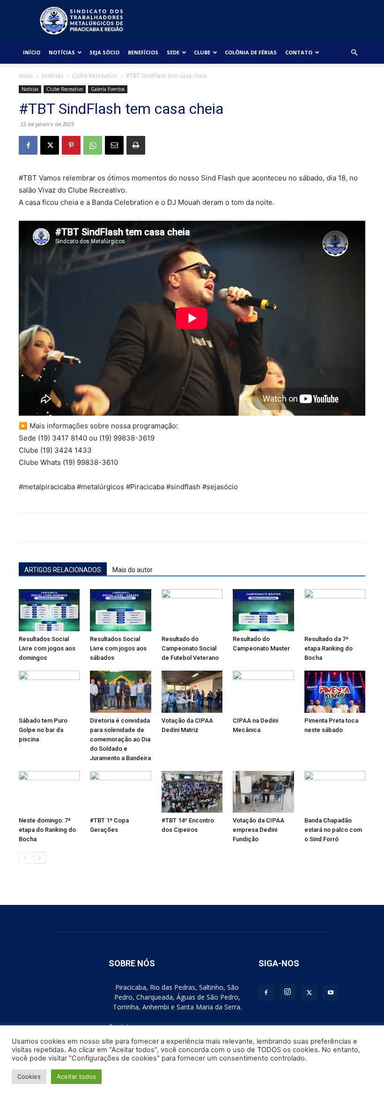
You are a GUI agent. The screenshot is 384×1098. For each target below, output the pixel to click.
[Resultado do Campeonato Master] (263, 610)
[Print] (135, 145)
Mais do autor (132, 570)
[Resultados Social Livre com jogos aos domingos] (49, 610)
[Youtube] (330, 993)
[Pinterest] (71, 145)
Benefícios (143, 52)
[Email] (114, 145)
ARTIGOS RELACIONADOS (62, 570)
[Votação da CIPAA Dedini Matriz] (192, 692)
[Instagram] (287, 992)
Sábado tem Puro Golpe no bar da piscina (43, 730)
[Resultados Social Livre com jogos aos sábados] (120, 610)
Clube (202, 52)
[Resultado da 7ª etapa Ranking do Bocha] (334, 610)
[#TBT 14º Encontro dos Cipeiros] (192, 792)
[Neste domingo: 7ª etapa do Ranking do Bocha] (49, 792)
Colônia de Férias (251, 52)
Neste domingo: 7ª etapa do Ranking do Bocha (47, 830)
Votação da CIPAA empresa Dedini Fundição (258, 830)
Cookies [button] (29, 1076)
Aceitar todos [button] (76, 1076)
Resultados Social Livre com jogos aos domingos (47, 648)
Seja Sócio (104, 52)
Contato (298, 52)
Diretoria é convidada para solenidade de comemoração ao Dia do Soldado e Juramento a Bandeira (120, 739)
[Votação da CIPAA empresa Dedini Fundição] (263, 792)
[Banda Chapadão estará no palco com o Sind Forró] (334, 792)
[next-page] (39, 858)
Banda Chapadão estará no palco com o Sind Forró (333, 830)
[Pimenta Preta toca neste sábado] (334, 692)
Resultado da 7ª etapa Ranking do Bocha (328, 648)
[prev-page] (24, 858)
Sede (173, 52)
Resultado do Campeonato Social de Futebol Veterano (190, 648)
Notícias (62, 52)
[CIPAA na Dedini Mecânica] (263, 692)
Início (31, 52)
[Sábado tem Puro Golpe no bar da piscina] (49, 692)
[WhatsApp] (92, 145)
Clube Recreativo (94, 76)
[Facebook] (28, 145)
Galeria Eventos (108, 89)
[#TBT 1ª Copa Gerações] (120, 792)
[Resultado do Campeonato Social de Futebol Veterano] (192, 610)
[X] (49, 145)
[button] (354, 52)
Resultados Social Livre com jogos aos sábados (118, 648)
